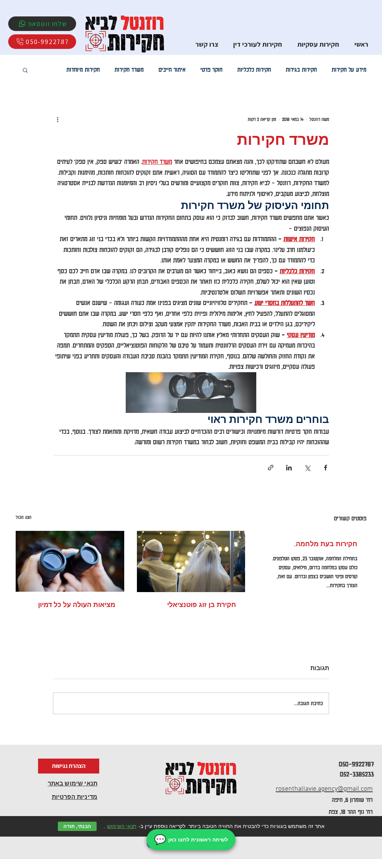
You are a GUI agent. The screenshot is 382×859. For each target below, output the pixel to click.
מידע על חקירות (349, 69)
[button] (25, 70)
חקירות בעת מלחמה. (325, 544)
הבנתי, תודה (77, 826)
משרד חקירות (129, 69)
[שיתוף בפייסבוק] (325, 467)
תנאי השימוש (122, 826)
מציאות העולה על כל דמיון (76, 605)
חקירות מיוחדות (83, 69)
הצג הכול (23, 517)
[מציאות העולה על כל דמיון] (70, 561)
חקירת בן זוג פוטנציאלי (201, 605)
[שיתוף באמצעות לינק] (270, 467)
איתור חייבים (172, 69)
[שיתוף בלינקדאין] (288, 467)
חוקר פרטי (211, 69)
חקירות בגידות (301, 69)
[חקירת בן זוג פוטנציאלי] (191, 561)
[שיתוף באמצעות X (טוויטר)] (307, 467)
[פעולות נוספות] (57, 119)
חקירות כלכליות (254, 69)
